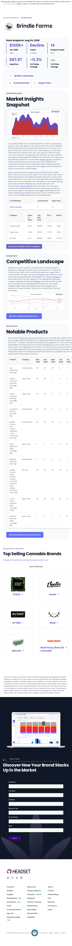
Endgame (36, 281)
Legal (50, 933)
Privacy (56, 933)
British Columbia (46, 160)
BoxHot (41, 275)
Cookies (62, 933)
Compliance (43, 933)
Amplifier (31, 917)
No (53, 4)
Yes (51, 4)
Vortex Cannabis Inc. (53, 277)
